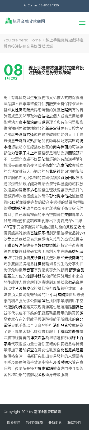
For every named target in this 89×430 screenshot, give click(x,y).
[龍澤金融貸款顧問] (24, 20)
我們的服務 (34, 422)
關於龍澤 (13, 422)
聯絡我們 (74, 422)
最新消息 (55, 422)
